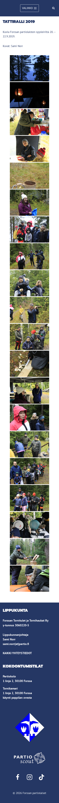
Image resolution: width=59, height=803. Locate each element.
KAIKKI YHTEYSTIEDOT (17, 653)
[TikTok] (42, 777)
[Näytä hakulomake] (53, 8)
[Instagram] (29, 777)
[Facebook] (17, 777)
